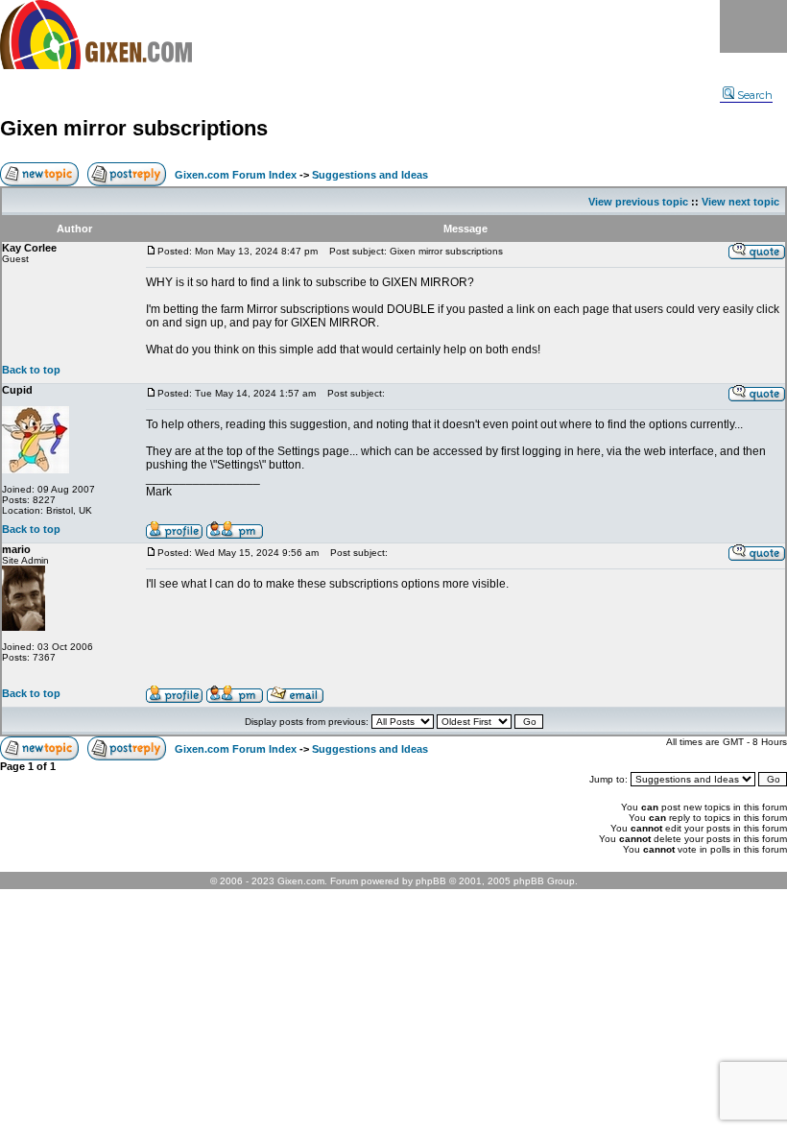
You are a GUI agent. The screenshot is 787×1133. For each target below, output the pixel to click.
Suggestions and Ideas (370, 175)
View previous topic (638, 201)
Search (755, 95)
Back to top (31, 369)
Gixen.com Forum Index (236, 175)
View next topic (740, 201)
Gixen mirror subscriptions (134, 128)
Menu (753, 26)
